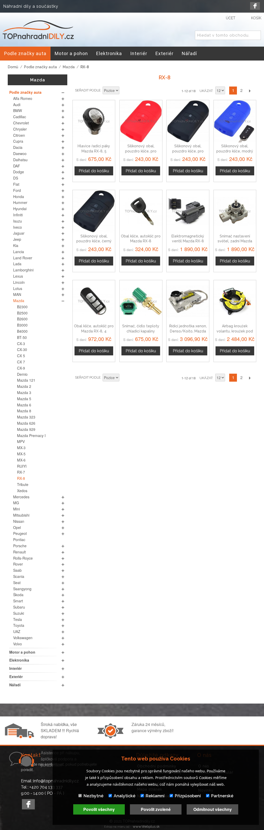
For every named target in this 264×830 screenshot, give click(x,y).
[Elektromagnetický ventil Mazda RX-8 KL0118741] (188, 211)
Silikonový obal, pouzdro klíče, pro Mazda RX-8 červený (141, 151)
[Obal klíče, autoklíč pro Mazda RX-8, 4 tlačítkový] (94, 301)
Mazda (69, 67)
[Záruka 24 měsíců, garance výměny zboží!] (111, 736)
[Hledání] (256, 35)
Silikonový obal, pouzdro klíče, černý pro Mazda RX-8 (94, 241)
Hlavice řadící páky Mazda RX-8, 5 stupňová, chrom (94, 151)
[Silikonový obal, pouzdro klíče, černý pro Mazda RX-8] (94, 211)
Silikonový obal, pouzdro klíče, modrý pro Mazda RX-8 (234, 151)
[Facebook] (255, 6)
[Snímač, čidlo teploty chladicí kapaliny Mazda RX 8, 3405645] (141, 301)
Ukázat (206, 91)
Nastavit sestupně (124, 91)
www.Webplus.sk (146, 826)
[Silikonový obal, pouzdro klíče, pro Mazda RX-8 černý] (188, 121)
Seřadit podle (88, 90)
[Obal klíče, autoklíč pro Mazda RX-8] (141, 211)
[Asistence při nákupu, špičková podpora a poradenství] (21, 765)
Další (249, 91)
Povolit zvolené (156, 809)
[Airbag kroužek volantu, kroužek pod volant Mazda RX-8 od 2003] (235, 301)
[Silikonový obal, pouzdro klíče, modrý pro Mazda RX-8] (235, 121)
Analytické (124, 795)
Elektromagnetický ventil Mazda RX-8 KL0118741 (187, 241)
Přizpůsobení (188, 795)
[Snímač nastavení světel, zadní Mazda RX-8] (235, 211)
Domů (13, 67)
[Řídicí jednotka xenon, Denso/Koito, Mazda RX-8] (188, 301)
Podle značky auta (40, 67)
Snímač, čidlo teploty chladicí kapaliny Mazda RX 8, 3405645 (141, 331)
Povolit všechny (99, 809)
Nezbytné (93, 795)
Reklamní (155, 795)
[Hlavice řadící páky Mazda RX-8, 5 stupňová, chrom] (94, 121)
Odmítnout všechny (212, 809)
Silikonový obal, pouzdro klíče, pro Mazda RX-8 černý (188, 151)
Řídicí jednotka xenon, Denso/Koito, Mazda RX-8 (188, 331)
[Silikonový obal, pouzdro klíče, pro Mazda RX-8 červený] (141, 121)
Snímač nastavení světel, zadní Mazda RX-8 (235, 241)
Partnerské (222, 795)
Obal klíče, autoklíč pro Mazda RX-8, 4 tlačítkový (94, 331)
